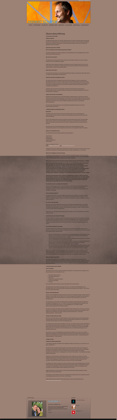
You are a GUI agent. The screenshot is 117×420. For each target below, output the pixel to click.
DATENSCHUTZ (87, 0)
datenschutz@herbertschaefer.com (68, 145)
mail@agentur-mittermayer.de (54, 145)
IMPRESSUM (81, 0)
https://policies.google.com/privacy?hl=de (53, 380)
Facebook (77, 405)
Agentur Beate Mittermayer (80, 400)
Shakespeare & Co (79, 410)
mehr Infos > (50, 412)
